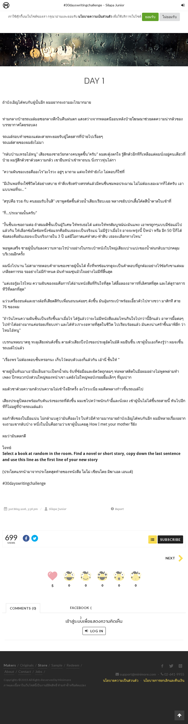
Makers (17, 5)
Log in (96, 631)
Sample (56, 665)
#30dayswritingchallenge (83, 5)
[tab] (23, 608)
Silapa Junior (115, 5)
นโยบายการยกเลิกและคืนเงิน (163, 680)
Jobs (38, 671)
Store (34, 5)
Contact (24, 671)
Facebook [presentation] (81, 609)
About (9, 671)
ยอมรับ (150, 17)
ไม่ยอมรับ (170, 17)
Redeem (73, 665)
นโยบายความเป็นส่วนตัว (95, 16)
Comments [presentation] (23, 608)
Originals (27, 665)
